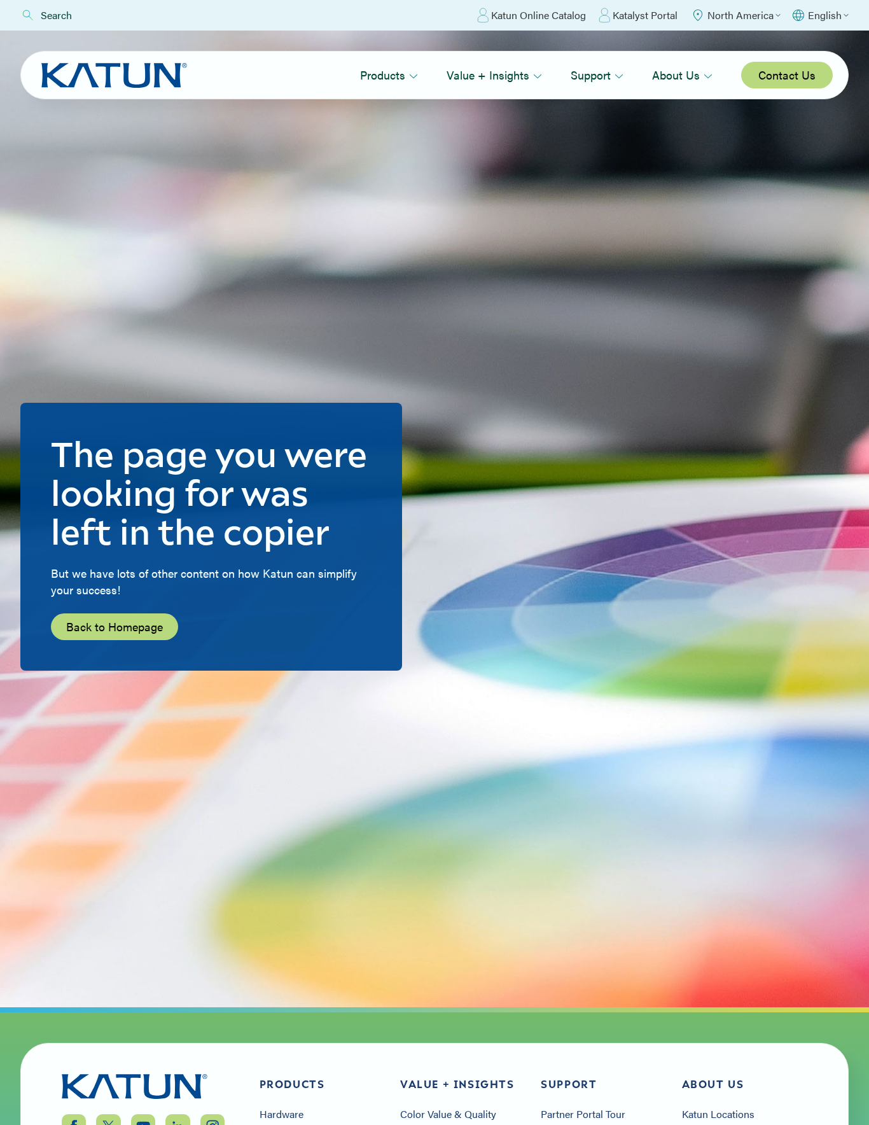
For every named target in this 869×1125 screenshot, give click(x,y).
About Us (676, 75)
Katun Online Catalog (538, 15)
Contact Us (787, 75)
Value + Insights (488, 75)
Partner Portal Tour (583, 1114)
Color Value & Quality (448, 1114)
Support (591, 75)
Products (382, 75)
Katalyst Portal (645, 15)
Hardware (281, 1114)
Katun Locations (718, 1114)
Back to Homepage (114, 626)
